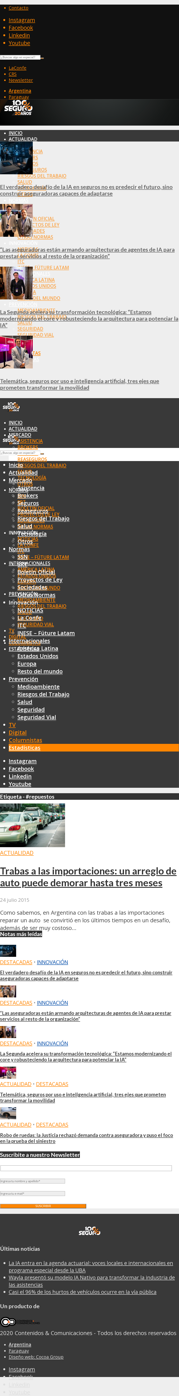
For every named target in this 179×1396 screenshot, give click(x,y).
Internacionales (29, 563)
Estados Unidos (36, 286)
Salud (24, 182)
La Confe (29, 618)
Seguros (28, 503)
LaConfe (17, 68)
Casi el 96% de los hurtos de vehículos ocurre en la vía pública (83, 1291)
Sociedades (32, 587)
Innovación (52, 962)
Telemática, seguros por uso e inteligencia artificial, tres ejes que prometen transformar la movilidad (79, 384)
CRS (13, 74)
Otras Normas (35, 237)
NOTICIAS (30, 610)
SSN (22, 556)
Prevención (23, 304)
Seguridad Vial (35, 335)
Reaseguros (32, 459)
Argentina (20, 91)
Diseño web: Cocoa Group (36, 1357)
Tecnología (32, 533)
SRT (22, 564)
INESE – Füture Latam (43, 267)
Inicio (15, 133)
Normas (18, 200)
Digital (18, 732)
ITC (20, 261)
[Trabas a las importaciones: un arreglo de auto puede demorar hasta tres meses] (32, 845)
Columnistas (25, 740)
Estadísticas (24, 748)
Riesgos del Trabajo (41, 176)
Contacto (18, 8)
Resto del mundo (38, 298)
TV (11, 630)
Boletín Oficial (36, 219)
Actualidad (23, 139)
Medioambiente (38, 686)
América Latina (36, 280)
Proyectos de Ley (38, 225)
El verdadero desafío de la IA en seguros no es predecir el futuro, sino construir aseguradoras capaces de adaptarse (86, 190)
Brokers (27, 447)
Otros (25, 541)
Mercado (20, 480)
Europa (26, 663)
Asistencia (30, 441)
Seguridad (30, 329)
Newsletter (21, 80)
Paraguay (19, 97)
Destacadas (16, 962)
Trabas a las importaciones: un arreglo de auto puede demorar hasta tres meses (88, 876)
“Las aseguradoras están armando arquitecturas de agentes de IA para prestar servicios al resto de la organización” (87, 252)
